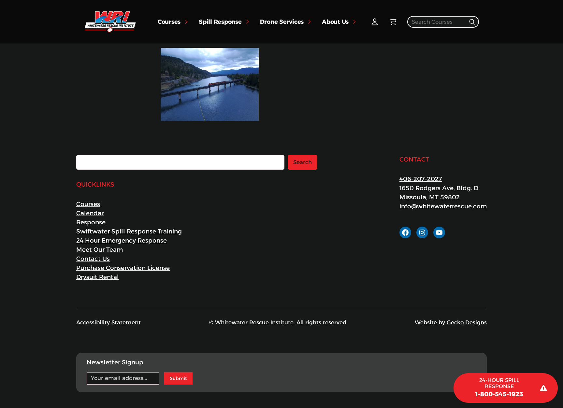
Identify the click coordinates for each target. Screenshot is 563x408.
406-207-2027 (420, 179)
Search (302, 162)
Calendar (90, 213)
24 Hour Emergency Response (121, 240)
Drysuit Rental (97, 277)
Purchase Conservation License (123, 268)
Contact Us (93, 258)
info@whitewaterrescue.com (443, 206)
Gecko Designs (467, 322)
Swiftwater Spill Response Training (129, 231)
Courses (88, 204)
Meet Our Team (99, 249)
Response (91, 222)
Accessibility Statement (108, 322)
